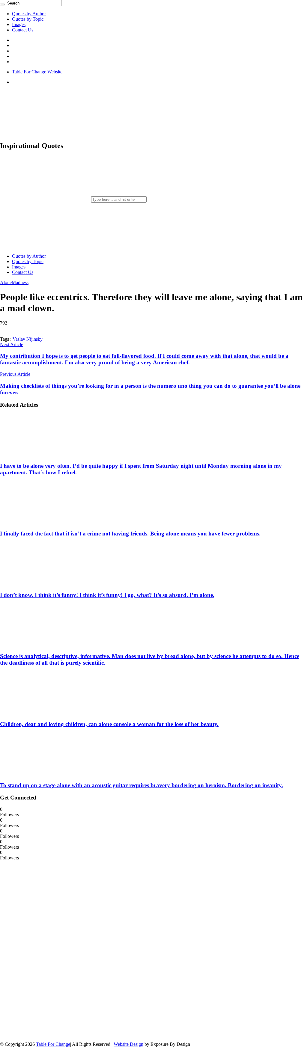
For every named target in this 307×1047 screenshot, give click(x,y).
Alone (6, 282)
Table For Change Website (37, 71)
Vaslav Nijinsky (28, 339)
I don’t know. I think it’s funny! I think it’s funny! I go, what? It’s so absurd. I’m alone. (107, 595)
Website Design (128, 1044)
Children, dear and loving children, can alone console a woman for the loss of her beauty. (109, 724)
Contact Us (22, 29)
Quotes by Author (29, 13)
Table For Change (53, 1044)
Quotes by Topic (27, 19)
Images (18, 24)
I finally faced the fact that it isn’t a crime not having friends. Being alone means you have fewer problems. (130, 533)
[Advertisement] (45, 950)
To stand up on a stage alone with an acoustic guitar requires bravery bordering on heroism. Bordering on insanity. (141, 785)
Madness (20, 282)
